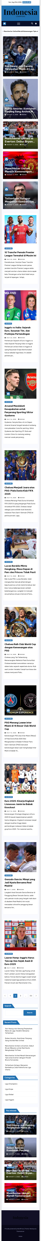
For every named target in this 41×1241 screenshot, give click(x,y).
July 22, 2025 (11, 259)
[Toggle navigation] (18, 23)
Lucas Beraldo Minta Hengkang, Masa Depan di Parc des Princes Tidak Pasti (20, 569)
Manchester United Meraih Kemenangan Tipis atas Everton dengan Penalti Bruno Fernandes (20, 1058)
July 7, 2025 (11, 889)
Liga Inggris (8, 62)
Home (20, 1236)
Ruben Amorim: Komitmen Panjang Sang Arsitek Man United (20, 111)
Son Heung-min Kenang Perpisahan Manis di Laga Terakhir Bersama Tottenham (18, 1031)
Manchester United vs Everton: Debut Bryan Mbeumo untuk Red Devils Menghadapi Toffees (19, 1048)
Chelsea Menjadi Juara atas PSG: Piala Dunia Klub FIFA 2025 (20, 490)
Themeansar (20, 1231)
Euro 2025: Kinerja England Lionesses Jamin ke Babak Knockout (19, 804)
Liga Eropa (8, 323)
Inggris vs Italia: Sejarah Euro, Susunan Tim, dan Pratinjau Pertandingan (18, 330)
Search (8, 1006)
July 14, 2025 (11, 419)
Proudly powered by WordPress (14, 1228)
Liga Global (8, 248)
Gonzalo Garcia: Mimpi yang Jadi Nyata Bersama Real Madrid (20, 882)
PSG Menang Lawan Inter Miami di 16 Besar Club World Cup (20, 725)
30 (31, 996)
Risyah (24, 72)
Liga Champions (11, 1084)
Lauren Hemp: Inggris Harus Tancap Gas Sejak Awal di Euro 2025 (19, 961)
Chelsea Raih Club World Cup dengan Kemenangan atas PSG (20, 647)
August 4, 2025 (13, 72)
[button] (32, 23)
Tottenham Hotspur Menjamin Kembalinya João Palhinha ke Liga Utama (18, 1067)
